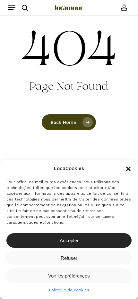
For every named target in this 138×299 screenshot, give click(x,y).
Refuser (69, 258)
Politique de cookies (69, 290)
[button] (128, 169)
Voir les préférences (69, 275)
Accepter (69, 240)
